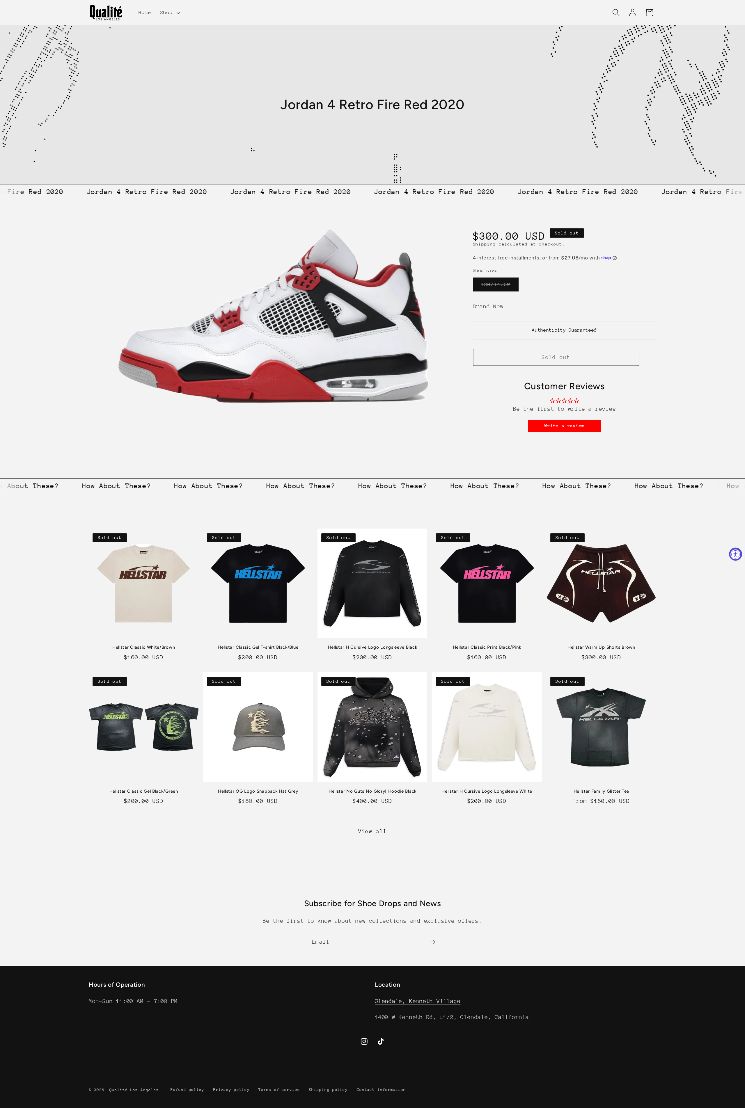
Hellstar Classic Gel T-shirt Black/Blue (258, 647)
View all (372, 831)
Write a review (564, 425)
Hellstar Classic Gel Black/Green (143, 791)
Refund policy (187, 1089)
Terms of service (279, 1089)
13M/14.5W (500, 286)
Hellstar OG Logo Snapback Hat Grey (258, 791)
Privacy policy (231, 1089)
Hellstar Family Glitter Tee (601, 791)
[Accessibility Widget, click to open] (735, 554)
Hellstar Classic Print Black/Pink (487, 647)
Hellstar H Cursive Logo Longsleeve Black (372, 647)
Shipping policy (328, 1089)
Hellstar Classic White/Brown (143, 647)
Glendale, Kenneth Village (418, 1000)
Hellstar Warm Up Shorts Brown (601, 647)
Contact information (381, 1089)
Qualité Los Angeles (134, 1089)
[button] (169, 12)
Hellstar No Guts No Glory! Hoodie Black (372, 791)
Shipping (484, 243)
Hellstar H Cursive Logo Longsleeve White (486, 791)
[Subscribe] (432, 942)
